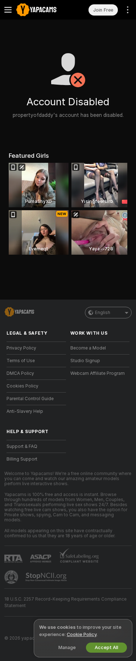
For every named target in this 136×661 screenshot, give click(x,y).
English (102, 312)
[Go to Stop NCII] (46, 577)
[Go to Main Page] (42, 9)
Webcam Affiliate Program (97, 373)
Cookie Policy (81, 634)
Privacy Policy (21, 348)
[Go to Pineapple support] (12, 577)
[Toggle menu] (8, 10)
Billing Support (22, 459)
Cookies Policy (22, 386)
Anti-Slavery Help (25, 411)
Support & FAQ (22, 446)
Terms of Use (21, 360)
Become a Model (88, 348)
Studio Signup (85, 360)
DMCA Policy (20, 373)
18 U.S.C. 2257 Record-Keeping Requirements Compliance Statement (65, 602)
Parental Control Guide (30, 398)
